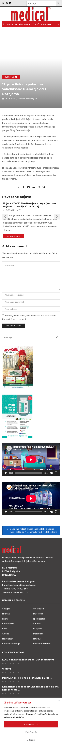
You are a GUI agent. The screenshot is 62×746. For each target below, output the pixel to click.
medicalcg (30, 98)
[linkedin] (33, 187)
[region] (31, 722)
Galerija (5, 633)
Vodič (4, 628)
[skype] (43, 187)
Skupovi (37, 638)
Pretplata (37, 628)
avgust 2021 (11, 76)
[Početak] (5, 472)
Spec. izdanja (39, 618)
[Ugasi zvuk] (51, 472)
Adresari (37, 623)
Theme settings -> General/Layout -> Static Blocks (33, 532)
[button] (3, 24)
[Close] (59, 700)
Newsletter (7, 638)
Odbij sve (31, 740)
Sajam (5, 618)
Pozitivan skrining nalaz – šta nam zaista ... (27, 678)
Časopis (6, 608)
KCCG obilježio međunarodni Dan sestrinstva (28, 659)
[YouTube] (10, 3)
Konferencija (8, 623)
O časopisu (38, 608)
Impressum (38, 613)
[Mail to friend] (28, 187)
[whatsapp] (38, 187)
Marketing (38, 633)
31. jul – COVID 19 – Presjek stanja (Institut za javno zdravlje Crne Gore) (29, 205)
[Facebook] (7, 3)
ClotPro (6, 669)
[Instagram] (3, 3)
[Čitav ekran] (56, 472)
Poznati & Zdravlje (41, 643)
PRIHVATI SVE (31, 724)
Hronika (6, 613)
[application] (31, 459)
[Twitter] (19, 187)
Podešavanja (31, 732)
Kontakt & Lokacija (11, 643)
